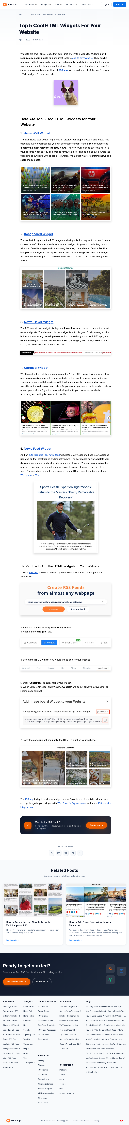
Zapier (62, 1074)
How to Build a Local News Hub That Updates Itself (106, 1016)
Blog (21, 14)
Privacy (96, 1120)
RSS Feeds (8, 1001)
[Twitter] (51, 853)
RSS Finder (42, 1074)
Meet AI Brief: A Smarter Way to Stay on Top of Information (106, 1058)
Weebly (26, 1039)
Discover (42, 1065)
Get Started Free (15, 981)
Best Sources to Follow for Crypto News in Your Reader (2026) (106, 1011)
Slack (61, 1079)
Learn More (42, 981)
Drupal (26, 1049)
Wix (25, 1058)
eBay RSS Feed (9, 1058)
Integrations (66, 1064)
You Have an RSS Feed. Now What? (100, 1049)
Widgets (28, 1001)
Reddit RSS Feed (10, 1039)
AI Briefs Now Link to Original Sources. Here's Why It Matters (106, 1039)
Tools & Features (47, 1001)
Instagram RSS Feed (11, 1016)
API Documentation (46, 1093)
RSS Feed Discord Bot (68, 1020)
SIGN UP (119, 4)
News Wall (27, 1011)
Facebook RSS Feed (11, 1053)
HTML (25, 1053)
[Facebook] (66, 853)
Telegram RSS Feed (11, 1049)
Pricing (41, 1060)
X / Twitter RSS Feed (11, 1034)
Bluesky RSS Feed (10, 1063)
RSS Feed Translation (47, 1025)
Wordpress (28, 1044)
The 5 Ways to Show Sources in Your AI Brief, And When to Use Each (106, 1034)
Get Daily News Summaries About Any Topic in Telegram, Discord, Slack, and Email (106, 1006)
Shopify (26, 1030)
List (24, 1025)
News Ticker (28, 1016)
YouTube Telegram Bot (69, 1006)
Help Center (43, 1102)
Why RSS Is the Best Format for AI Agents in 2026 (106, 1053)
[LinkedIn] (58, 853)
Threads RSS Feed (11, 1025)
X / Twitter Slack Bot (67, 1034)
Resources (44, 1055)
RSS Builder (43, 1006)
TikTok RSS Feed (10, 1020)
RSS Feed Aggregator (47, 1030)
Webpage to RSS (10, 1006)
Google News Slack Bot (69, 1039)
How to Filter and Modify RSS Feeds (101, 1063)
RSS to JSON (43, 1034)
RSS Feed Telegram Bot (69, 1016)
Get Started (95, 825)
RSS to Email (43, 1016)
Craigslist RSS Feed (11, 1030)
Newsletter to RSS (45, 1020)
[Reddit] (73, 853)
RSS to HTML (28, 1006)
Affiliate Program (45, 1088)
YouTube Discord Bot (68, 1030)
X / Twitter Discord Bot (68, 1025)
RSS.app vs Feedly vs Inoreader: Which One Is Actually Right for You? (106, 1044)
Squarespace (29, 1034)
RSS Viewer (43, 1070)
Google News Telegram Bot (71, 1011)
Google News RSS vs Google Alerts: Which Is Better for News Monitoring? (106, 1025)
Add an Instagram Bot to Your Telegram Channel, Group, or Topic (106, 1067)
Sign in (106, 4)
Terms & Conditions (81, 1120)
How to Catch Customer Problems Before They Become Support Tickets (106, 1020)
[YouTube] (121, 1120)
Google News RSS (10, 1011)
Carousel (27, 1020)
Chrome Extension (45, 1084)
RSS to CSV (43, 1039)
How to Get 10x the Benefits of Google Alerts (104, 1030)
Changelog (42, 1098)
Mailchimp (63, 1070)
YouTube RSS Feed (11, 1044)
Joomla (62, 1084)
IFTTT (62, 1088)
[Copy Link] (80, 853)
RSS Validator (43, 1079)
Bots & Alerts (43, 1011)
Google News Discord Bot (70, 1044)
